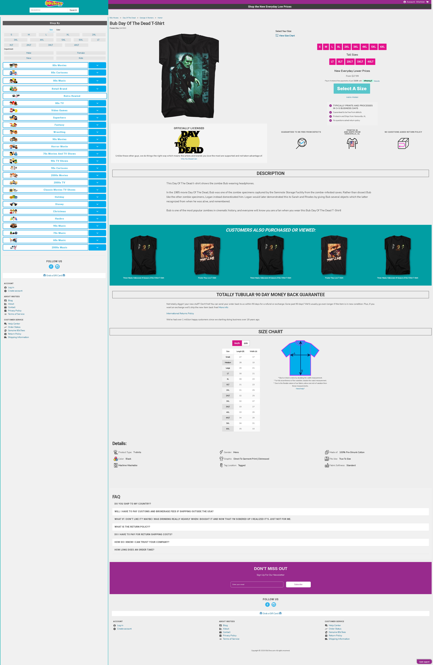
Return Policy (14, 333)
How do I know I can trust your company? (142, 542)
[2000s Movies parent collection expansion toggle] (97, 175)
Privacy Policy (14, 310)
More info (223, 307)
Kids (81, 58)
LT (98, 39)
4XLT (76, 45)
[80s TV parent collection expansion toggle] (97, 103)
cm (246, 343)
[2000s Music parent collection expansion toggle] (97, 247)
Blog (10, 300)
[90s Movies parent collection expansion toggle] (97, 139)
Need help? (300, 388)
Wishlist (420, 1)
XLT (11, 45)
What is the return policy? (132, 526)
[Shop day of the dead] (189, 153)
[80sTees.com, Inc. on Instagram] (57, 266)
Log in (11, 287)
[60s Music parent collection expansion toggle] (97, 240)
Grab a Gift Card (54, 275)
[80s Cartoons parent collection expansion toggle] (97, 72)
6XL (81, 39)
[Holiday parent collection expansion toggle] (97, 197)
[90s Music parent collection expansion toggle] (97, 226)
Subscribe (298, 584)
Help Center (14, 323)
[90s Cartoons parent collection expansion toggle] (97, 168)
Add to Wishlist (352, 97)
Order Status (14, 327)
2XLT (28, 45)
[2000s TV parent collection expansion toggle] (97, 182)
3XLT (50, 45)
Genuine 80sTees (16, 330)
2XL (94, 34)
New (28, 58)
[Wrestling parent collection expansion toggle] (97, 132)
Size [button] (51, 30)
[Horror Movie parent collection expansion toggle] (97, 146)
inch (237, 343)
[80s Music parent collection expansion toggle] (97, 81)
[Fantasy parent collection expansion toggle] (97, 125)
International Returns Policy (180, 313)
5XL (64, 39)
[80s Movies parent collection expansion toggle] (97, 65)
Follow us (54, 261)
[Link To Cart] (427, 2)
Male (28, 52)
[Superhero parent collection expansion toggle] (97, 117)
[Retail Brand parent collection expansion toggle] (97, 89)
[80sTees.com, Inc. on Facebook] (51, 266)
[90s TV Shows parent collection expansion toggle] (97, 161)
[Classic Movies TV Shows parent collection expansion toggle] (97, 190)
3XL (16, 39)
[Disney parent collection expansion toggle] (97, 204)
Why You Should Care (189, 159)
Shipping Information (18, 337)
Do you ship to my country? (133, 503)
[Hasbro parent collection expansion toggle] (97, 218)
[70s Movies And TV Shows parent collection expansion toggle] (97, 154)
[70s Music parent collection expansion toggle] (97, 233)
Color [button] (58, 30)
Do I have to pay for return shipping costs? (143, 534)
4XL (42, 39)
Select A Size (352, 88)
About (11, 303)
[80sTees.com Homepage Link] (54, 6)
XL (68, 34)
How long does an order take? (134, 549)
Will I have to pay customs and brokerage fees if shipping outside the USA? (164, 511)
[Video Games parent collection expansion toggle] (97, 110)
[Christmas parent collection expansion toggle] (97, 211)
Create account (15, 290)
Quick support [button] (424, 662)
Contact (11, 307)
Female (81, 52)
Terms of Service (16, 314)
